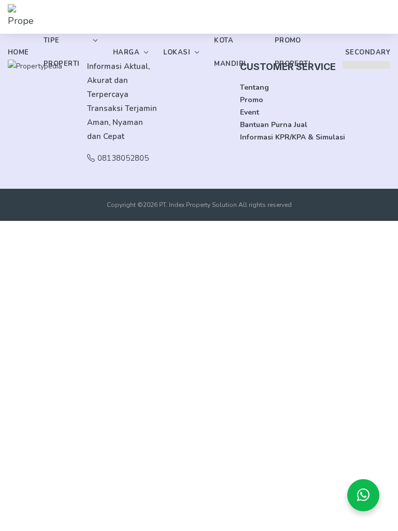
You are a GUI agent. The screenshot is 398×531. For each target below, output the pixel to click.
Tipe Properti (62, 52)
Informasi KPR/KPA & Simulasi (292, 137)
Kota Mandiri (230, 52)
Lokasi (176, 52)
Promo (251, 100)
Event (249, 112)
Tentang (254, 87)
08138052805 (123, 158)
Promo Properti (293, 52)
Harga (126, 52)
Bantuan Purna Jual (273, 125)
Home (18, 52)
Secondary (367, 52)
